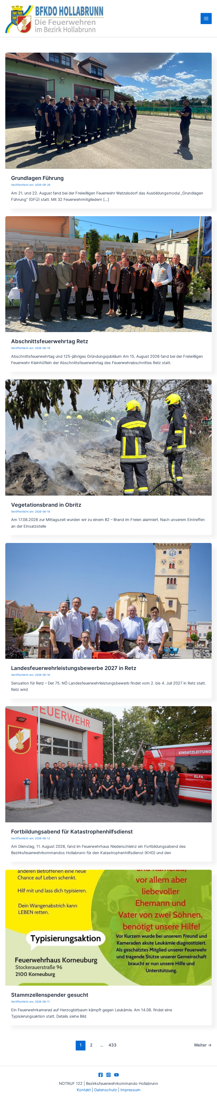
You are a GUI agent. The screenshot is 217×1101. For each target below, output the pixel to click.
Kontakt (84, 1090)
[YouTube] (116, 1074)
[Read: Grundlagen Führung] (108, 110)
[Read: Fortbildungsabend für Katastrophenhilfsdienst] (108, 764)
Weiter (203, 1045)
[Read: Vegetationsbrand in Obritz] (108, 437)
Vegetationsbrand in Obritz (46, 505)
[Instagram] (108, 1074)
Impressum (130, 1090)
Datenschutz (106, 1090)
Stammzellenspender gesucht (49, 995)
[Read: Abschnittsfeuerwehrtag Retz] (108, 273)
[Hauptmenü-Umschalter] (206, 18)
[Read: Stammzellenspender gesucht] (108, 927)
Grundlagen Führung (37, 178)
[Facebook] (100, 1074)
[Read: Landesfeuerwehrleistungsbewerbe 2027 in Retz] (108, 600)
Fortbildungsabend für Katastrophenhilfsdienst (72, 831)
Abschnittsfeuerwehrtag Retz (49, 341)
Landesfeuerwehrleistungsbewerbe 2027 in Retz (73, 668)
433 (112, 1045)
